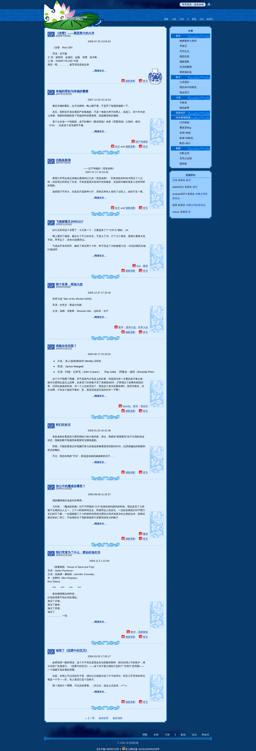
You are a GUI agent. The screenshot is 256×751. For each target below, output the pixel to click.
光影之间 (184, 153)
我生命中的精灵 (188, 87)
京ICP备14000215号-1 (108, 749)
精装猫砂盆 (186, 72)
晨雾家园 (143, 632)
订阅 (182, 19)
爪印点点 (184, 51)
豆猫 (174, 180)
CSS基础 (184, 122)
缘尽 (188, 180)
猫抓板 (183, 163)
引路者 (183, 102)
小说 (178, 97)
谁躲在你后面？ (66, 345)
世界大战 (143, 327)
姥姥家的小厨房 (188, 40)
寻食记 (183, 46)
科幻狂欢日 (63, 424)
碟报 (145, 265)
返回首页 (103, 718)
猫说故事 (184, 107)
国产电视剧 (142, 141)
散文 (178, 77)
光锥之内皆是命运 (195, 205)
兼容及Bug (185, 127)
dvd (139, 265)
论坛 (202, 19)
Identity (127, 406)
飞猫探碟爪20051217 (69, 221)
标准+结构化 (186, 138)
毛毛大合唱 (186, 158)
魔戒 (145, 533)
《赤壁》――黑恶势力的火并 (75, 33)
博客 (166, 19)
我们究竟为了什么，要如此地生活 (78, 552)
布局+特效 (185, 132)
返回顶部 (117, 718)
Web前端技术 (183, 117)
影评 (121, 327)
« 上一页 (90, 718)
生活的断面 (186, 66)
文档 (174, 19)
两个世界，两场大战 (69, 284)
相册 (178, 148)
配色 (194, 19)
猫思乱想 (184, 56)
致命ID (144, 406)
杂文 (117, 146)
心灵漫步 (184, 82)
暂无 (145, 81)
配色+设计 (185, 143)
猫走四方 (184, 92)
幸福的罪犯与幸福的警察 (72, 91)
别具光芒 (180, 112)
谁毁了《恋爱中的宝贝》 (72, 650)
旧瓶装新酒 (63, 160)
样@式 (209, 19)
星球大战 (131, 327)
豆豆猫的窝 (73, 13)
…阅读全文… (99, 70)
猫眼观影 (130, 81)
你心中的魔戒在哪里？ (71, 486)
